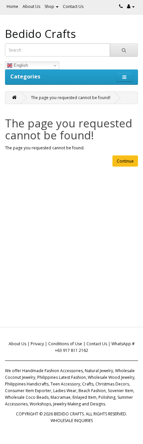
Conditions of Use (65, 344)
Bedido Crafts (40, 33)
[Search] (124, 50)
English (20, 65)
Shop (50, 6)
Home (12, 6)
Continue (125, 161)
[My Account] (131, 6)
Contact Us (73, 6)
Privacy (37, 344)
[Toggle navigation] (124, 77)
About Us (31, 6)
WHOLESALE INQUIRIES (72, 420)
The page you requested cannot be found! (70, 97)
